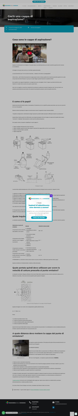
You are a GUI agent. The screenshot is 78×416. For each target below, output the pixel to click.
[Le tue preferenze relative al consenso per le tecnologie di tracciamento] (76, 414)
